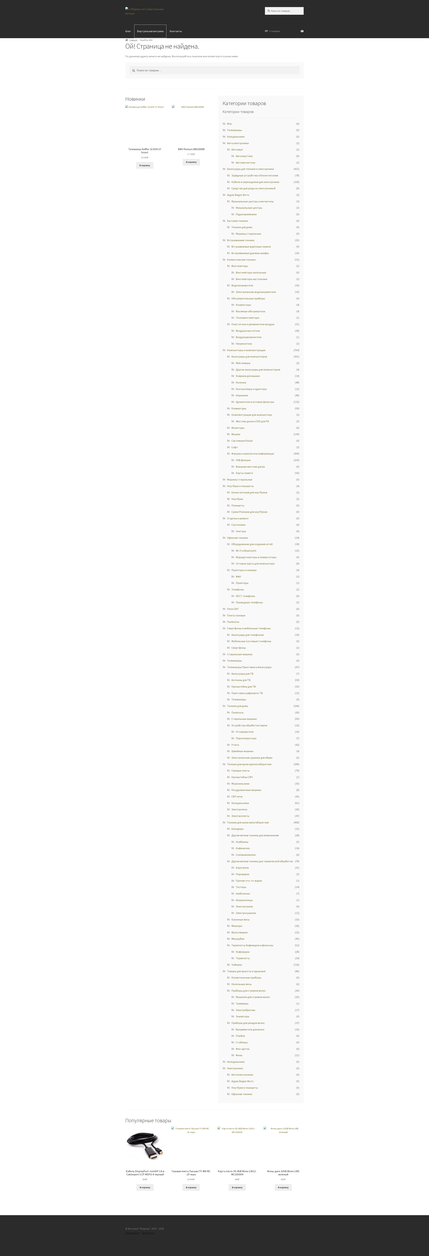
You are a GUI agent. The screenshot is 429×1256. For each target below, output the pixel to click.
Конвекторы (243, 304)
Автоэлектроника (238, 143)
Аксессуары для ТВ (242, 673)
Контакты (176, 31)
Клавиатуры (238, 408)
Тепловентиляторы (247, 317)
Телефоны (237, 589)
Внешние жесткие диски (250, 466)
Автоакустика (244, 156)
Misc (229, 123)
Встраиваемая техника (240, 240)
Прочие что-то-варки (249, 880)
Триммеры (242, 1003)
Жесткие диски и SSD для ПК (252, 421)
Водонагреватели (242, 285)
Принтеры (242, 583)
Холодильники (240, 803)
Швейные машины (242, 751)
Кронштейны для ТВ (243, 686)
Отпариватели (245, 731)
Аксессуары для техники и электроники (250, 169)
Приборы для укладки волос (248, 1023)
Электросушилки (246, 913)
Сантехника (238, 524)
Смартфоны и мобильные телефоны (249, 628)
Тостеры (241, 887)
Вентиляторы (239, 266)
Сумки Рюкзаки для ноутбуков (249, 511)
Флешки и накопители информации (252, 453)
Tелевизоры (234, 130)
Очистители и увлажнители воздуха (252, 324)
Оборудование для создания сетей (251, 544)
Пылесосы (237, 712)
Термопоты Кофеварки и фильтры (252, 945)
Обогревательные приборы (248, 298)
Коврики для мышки (248, 376)
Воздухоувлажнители (248, 337)
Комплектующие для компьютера (251, 414)
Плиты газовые (236, 615)
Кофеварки (243, 951)
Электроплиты (240, 816)
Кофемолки (243, 848)
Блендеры (237, 828)
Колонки (241, 382)
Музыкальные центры (249, 207)
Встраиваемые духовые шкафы (250, 253)
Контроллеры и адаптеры (251, 389)
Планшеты (237, 505)
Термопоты (243, 958)
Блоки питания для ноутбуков (249, 492)
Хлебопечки (243, 893)
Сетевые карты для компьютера (255, 563)
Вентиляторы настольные (251, 279)
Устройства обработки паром (249, 725)
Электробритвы (245, 1010)
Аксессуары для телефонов (247, 634)
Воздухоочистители (248, 330)
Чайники (236, 964)
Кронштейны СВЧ (242, 777)
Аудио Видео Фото (238, 194)
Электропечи (239, 809)
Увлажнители (244, 343)
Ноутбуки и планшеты (240, 486)
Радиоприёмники (246, 214)
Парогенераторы (246, 738)
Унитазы (241, 531)
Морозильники (240, 783)
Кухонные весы (240, 919)
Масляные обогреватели (250, 311)
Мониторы (237, 427)
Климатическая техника (241, 259)
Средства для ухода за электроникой (253, 188)
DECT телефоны (245, 596)
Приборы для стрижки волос (248, 990)
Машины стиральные (248, 233)
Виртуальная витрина (150, 31)
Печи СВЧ (232, 609)
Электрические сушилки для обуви (251, 757)
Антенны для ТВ (241, 680)
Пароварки (242, 874)
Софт (234, 447)
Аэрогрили (242, 867)
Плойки (240, 1035)
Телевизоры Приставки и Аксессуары (249, 667)
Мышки (235, 434)
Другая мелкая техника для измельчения (255, 835)
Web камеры (243, 363)
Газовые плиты (240, 770)
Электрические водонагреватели (256, 292)
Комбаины (242, 841)
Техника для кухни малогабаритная (248, 822)
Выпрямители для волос (250, 1029)
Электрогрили (244, 906)
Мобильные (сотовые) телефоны (251, 641)
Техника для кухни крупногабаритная (249, 764)
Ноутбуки (237, 499)
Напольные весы (241, 984)
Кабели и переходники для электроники (255, 182)
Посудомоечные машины (246, 790)
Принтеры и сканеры (244, 570)
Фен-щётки (242, 1048)
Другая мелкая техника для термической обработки (262, 861)
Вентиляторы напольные (251, 272)
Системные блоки (242, 440)
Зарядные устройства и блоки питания (254, 175)
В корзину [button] (144, 165)
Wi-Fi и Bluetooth (246, 550)
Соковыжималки (246, 854)
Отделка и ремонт (238, 518)
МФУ (238, 576)
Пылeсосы (233, 621)
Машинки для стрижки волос (253, 997)
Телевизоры (234, 660)
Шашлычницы (244, 900)
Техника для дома (241, 227)
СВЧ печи (236, 796)
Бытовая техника (237, 220)
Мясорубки (237, 938)
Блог (128, 31)
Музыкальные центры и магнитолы (252, 201)
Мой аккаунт (132, 1233)
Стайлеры (242, 1042)
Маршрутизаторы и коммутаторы (256, 557)
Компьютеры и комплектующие (246, 350)
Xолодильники (235, 136)
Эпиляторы (242, 1016)
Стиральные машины (239, 654)
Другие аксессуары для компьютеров (258, 369)
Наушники (242, 395)
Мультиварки (239, 932)
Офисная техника (237, 537)
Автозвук (237, 149)
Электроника (235, 1068)
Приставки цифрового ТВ (247, 693)
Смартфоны (238, 647)
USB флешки (243, 460)
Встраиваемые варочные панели (251, 246)
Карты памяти (244, 473)
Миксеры (236, 925)
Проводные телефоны (249, 602)
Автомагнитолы (245, 162)
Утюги (235, 744)
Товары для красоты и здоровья (246, 971)
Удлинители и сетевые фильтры (255, 401)
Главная (133, 40)
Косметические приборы (246, 977)
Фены (239, 1055)
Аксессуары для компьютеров (249, 356)
